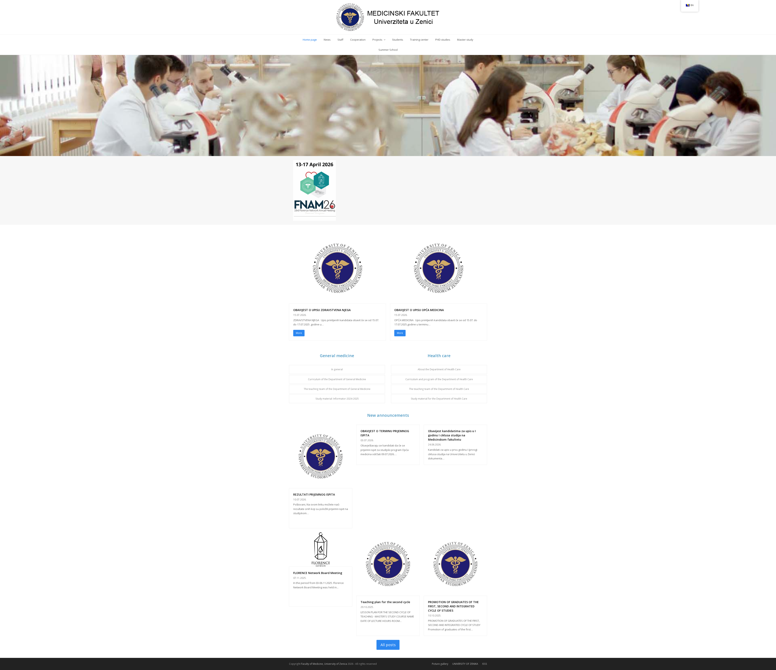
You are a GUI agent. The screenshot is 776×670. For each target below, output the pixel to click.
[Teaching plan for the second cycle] (388, 593)
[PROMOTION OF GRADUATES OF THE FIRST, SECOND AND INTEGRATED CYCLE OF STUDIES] (455, 593)
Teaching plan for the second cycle (385, 602)
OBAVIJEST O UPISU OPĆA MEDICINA (419, 310)
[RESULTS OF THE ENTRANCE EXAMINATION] (320, 485)
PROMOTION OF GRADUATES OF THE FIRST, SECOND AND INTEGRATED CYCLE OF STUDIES (453, 606)
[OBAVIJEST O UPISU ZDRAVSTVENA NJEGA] (337, 301)
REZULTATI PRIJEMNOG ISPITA (314, 494)
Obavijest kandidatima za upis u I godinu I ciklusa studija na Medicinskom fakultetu (452, 435)
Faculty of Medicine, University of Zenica (324, 664)
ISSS (484, 664)
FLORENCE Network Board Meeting (317, 573)
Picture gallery (440, 664)
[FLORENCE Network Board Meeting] (321, 564)
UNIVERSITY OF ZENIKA (465, 664)
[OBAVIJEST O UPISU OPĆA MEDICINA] (438, 301)
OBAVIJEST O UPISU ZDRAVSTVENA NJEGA (322, 310)
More (299, 333)
